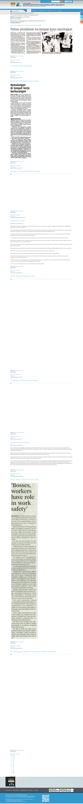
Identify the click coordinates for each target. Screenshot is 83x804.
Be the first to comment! (15, 59)
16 (13, 763)
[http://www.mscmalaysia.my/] (57, 790)
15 (13, 761)
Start (14, 756)
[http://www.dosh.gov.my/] (64, 790)
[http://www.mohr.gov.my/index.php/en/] (61, 790)
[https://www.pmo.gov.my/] (54, 790)
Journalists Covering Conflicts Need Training (25, 171)
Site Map (36, 790)
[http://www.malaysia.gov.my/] (50, 790)
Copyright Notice (23, 790)
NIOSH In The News (19, 56)
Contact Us (59, 10)
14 (13, 760)
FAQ (54, 10)
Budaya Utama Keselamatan (19, 442)
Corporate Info (35, 10)
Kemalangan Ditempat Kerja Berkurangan (24, 81)
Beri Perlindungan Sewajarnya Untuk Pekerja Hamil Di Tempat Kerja (33, 651)
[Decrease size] (13, 785)
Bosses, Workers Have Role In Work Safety (24, 479)
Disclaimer (31, 790)
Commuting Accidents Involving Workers (24, 380)
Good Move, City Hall (17, 221)
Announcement (42, 10)
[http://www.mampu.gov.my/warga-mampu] (71, 790)
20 (13, 768)
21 (13, 769)
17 (13, 764)
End (13, 773)
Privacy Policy (8, 790)
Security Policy (16, 790)
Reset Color (11, 781)
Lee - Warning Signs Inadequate (21, 66)
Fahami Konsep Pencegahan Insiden (22, 276)
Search (62, 1)
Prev (14, 757)
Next (14, 772)
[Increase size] (9, 785)
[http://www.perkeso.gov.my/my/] (68, 790)
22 (13, 770)
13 (13, 759)
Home (29, 10)
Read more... (12, 61)
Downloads (49, 10)
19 (13, 767)
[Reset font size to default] (11, 785)
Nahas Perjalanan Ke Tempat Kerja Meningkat (25, 25)
